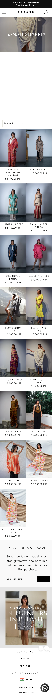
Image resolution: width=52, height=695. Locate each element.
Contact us (25, 651)
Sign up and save (25, 673)
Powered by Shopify (26, 692)
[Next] (46, 648)
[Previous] (41, 648)
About (25, 658)
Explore (25, 666)
